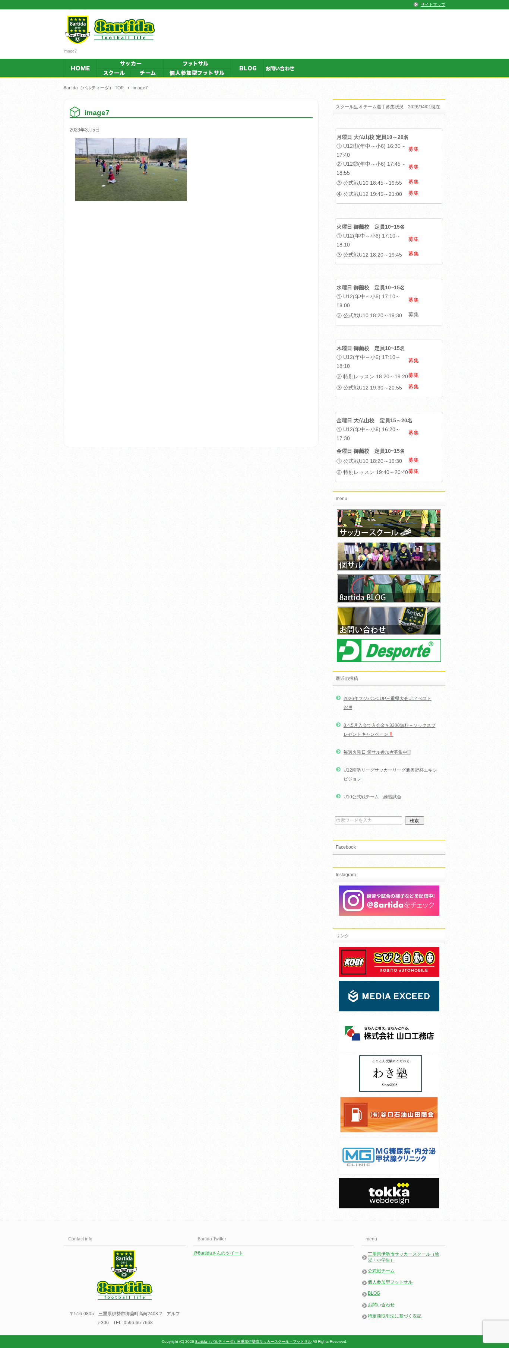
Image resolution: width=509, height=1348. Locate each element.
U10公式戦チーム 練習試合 (372, 797)
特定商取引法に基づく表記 (394, 1316)
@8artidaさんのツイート (218, 1253)
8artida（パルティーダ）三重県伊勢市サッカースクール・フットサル (253, 1341)
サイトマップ (433, 4)
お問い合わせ (381, 1305)
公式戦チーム (381, 1271)
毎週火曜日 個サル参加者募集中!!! (377, 752)
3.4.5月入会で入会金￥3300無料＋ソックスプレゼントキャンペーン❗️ (390, 730)
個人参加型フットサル (390, 1282)
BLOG (374, 1293)
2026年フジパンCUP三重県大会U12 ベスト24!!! (387, 703)
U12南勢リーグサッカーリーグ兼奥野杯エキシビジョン (390, 774)
